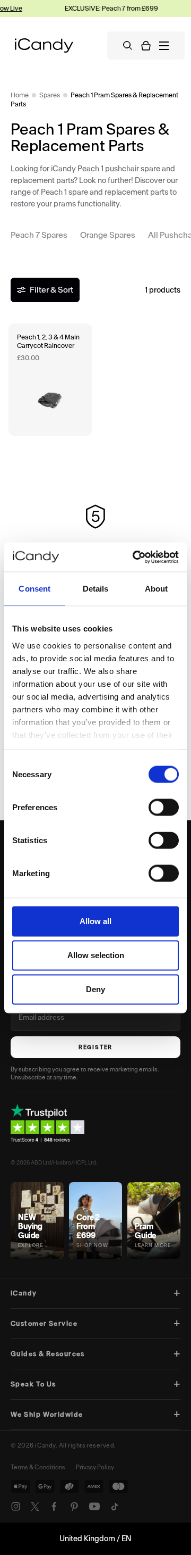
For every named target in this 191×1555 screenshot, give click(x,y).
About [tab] (156, 588)
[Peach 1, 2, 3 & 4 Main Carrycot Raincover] (50, 379)
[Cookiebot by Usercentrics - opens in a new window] (135, 557)
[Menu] (164, 45)
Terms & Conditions (38, 1467)
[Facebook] (54, 1506)
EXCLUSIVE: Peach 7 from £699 (107, 8)
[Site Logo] (44, 45)
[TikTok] (114, 1506)
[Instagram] (16, 1506)
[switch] (164, 807)
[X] (35, 1506)
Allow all (95, 921)
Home (20, 95)
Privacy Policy (95, 1467)
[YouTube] (94, 1506)
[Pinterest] (74, 1506)
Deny (95, 989)
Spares (49, 95)
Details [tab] (96, 588)
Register (95, 1047)
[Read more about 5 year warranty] (95, 538)
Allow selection (95, 955)
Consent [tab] (34, 588)
